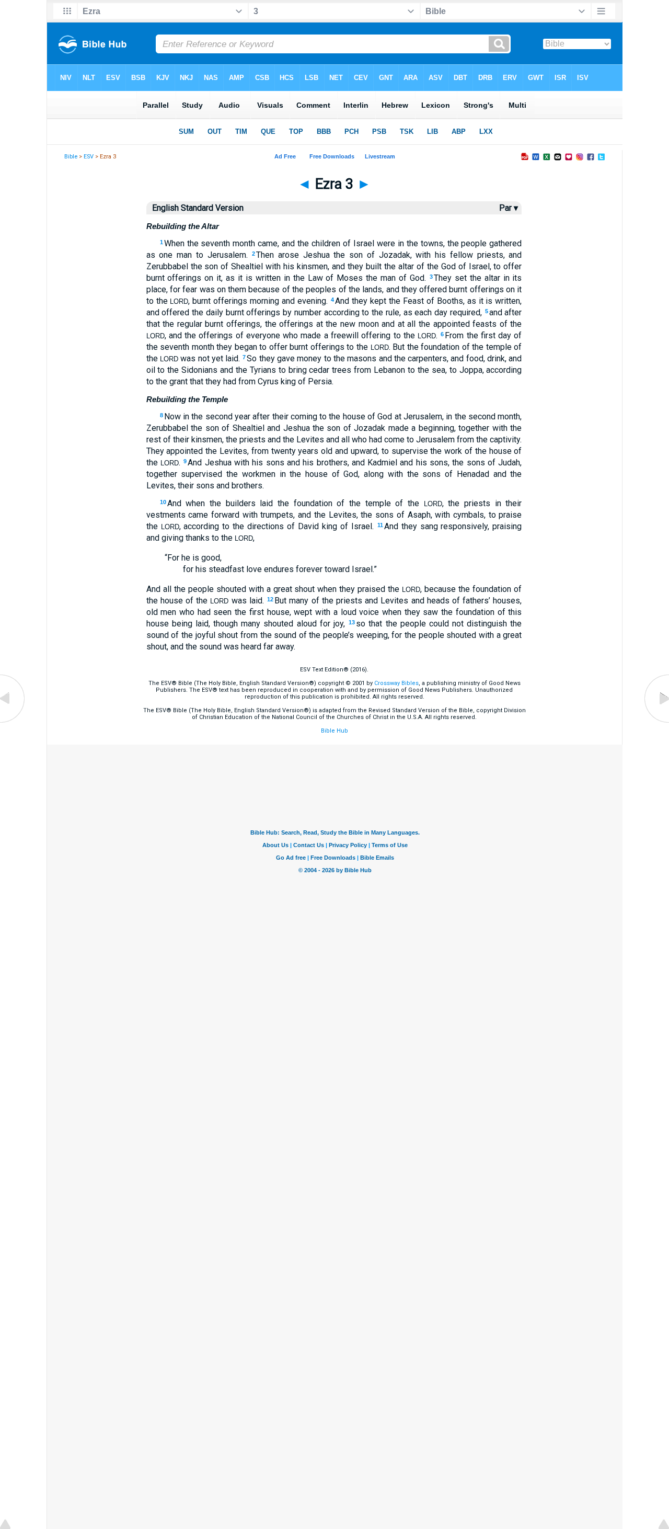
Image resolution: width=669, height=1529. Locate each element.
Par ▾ (508, 208)
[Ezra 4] (656, 722)
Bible (70, 156)
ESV (89, 156)
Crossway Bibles (396, 683)
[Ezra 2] (13, 722)
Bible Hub (334, 730)
